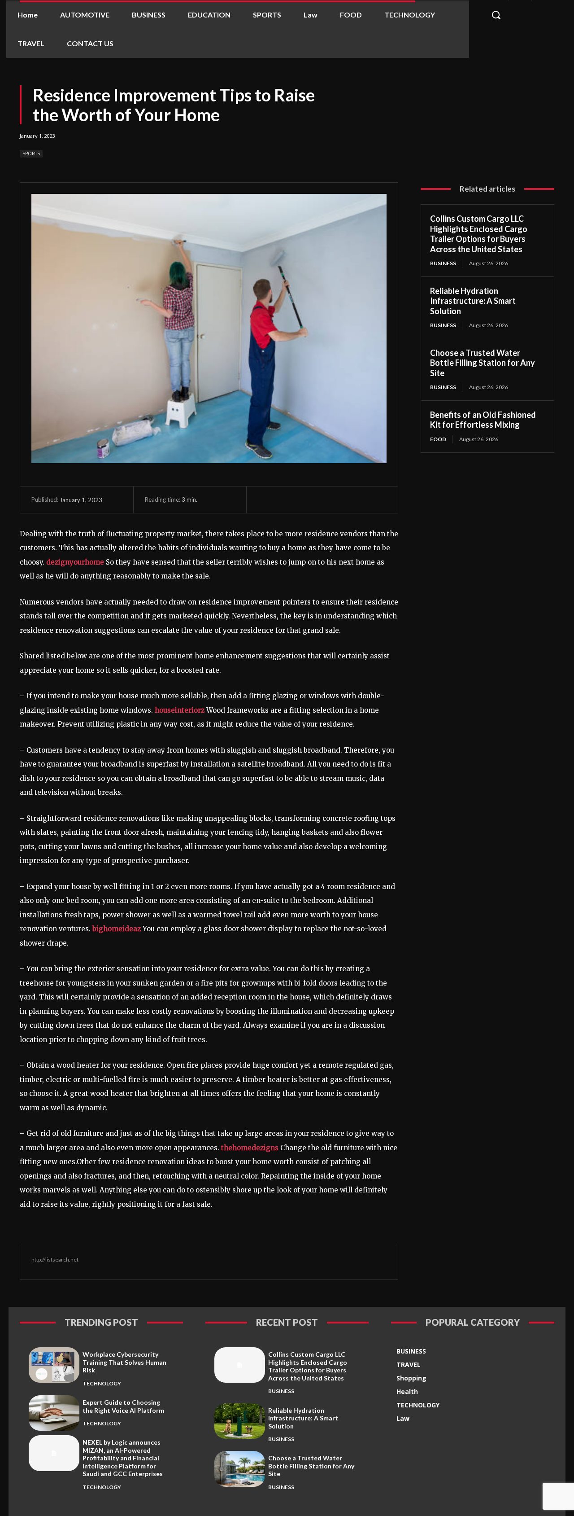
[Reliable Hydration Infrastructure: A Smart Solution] (239, 1421)
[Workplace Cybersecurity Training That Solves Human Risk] (54, 1365)
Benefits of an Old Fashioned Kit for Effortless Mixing (483, 420)
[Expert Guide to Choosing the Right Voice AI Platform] (54, 1413)
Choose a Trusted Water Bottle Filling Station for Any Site (482, 363)
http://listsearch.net (54, 1259)
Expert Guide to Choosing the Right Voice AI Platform (123, 1406)
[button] (496, 14)
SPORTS (31, 153)
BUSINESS (443, 263)
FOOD (438, 439)
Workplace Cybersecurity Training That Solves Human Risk (124, 1362)
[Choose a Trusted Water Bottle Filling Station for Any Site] (239, 1468)
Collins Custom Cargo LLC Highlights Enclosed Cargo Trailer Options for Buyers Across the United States (478, 234)
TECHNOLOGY (102, 1383)
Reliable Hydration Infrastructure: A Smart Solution (473, 301)
